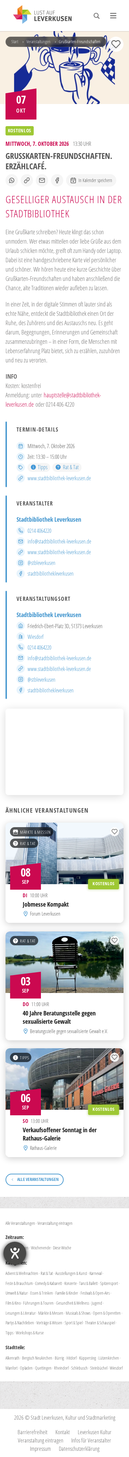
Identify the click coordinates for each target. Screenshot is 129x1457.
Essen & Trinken (41, 1293)
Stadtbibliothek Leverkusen (49, 519)
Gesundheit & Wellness (72, 1303)
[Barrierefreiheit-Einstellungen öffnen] (14, 1253)
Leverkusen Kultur (94, 1432)
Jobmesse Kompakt (46, 904)
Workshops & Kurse (30, 1333)
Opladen (26, 1368)
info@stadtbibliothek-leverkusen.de (59, 541)
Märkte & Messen (35, 832)
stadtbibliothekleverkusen (51, 573)
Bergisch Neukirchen (37, 1358)
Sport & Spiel (74, 1322)
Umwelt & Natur (17, 1293)
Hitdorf (71, 1358)
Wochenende (41, 1248)
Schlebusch (79, 1368)
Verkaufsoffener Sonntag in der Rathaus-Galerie (60, 1134)
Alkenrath (13, 1358)
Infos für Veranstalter (91, 1440)
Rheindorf (61, 1368)
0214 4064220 (39, 530)
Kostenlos (104, 884)
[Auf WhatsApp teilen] (12, 180)
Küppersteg (87, 1358)
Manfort (12, 1368)
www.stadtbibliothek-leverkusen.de (59, 478)
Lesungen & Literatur (21, 1313)
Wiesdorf (36, 637)
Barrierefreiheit (32, 1432)
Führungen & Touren (38, 1303)
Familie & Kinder (66, 1293)
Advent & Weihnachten (22, 1273)
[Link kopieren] (27, 180)
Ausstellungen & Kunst (71, 1273)
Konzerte (70, 1283)
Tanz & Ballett (88, 1283)
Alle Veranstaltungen (20, 1223)
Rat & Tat (70, 467)
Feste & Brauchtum (19, 1283)
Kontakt (62, 1432)
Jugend (97, 1303)
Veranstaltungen (38, 41)
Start (14, 41)
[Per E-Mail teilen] (42, 180)
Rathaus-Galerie (43, 1147)
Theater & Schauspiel (100, 1322)
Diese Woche (62, 1248)
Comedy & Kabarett (48, 1283)
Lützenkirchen (108, 1358)
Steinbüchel (98, 1368)
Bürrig (59, 1358)
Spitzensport (109, 1283)
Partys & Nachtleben (20, 1322)
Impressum (40, 1449)
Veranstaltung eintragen (55, 1223)
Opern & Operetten (107, 1313)
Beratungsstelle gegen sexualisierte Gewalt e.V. (69, 1030)
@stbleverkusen (41, 563)
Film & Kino (13, 1303)
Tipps (42, 467)
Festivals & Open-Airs (95, 1293)
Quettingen (43, 1368)
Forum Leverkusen (45, 913)
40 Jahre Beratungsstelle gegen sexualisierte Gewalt (59, 1017)
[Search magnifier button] (96, 16)
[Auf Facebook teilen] (57, 180)
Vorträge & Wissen (49, 1322)
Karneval (95, 1273)
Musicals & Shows (78, 1313)
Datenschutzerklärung (79, 1449)
